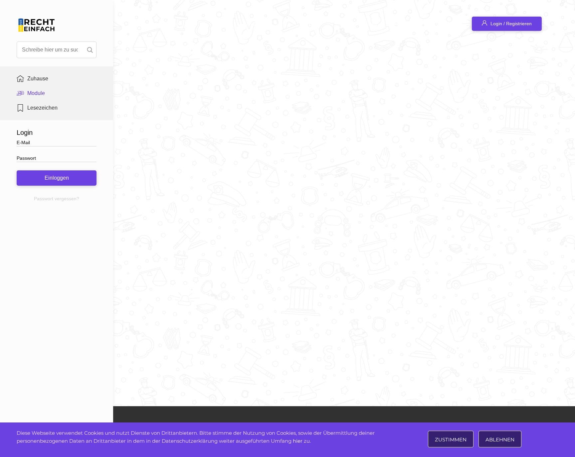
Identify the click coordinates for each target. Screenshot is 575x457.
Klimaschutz (406, 23)
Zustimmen (451, 439)
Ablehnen (499, 439)
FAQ (251, 23)
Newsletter (312, 23)
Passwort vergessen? (56, 198)
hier (297, 441)
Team (278, 23)
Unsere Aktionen (180, 23)
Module (36, 93)
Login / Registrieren (511, 23)
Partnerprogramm (358, 23)
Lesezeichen (42, 108)
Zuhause (37, 78)
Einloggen (57, 178)
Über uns (445, 23)
